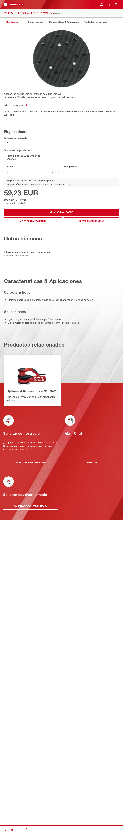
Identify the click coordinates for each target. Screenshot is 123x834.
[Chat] (19, 829)
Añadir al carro (63, 212)
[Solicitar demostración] (12, 829)
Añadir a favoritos (35, 221)
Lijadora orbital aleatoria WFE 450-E (31, 391)
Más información (13, 105)
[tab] (13, 22)
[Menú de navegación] (5, 4)
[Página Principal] (16, 4)
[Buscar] (115, 4)
